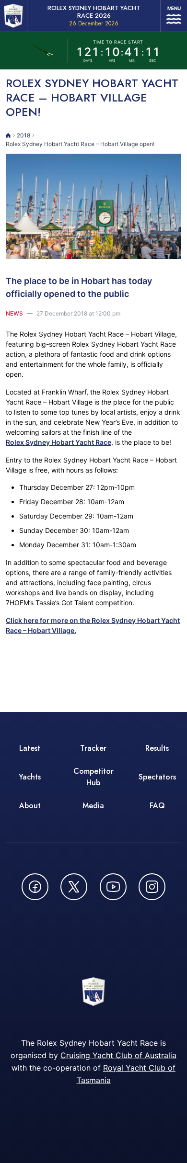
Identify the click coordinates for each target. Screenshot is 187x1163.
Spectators (157, 776)
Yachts (30, 776)
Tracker (93, 748)
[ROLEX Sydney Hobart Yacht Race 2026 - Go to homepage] (13, 16)
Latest (29, 748)
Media (93, 805)
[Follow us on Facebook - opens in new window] (35, 886)
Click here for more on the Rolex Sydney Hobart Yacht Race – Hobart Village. (93, 625)
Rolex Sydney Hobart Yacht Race (58, 442)
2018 (23, 135)
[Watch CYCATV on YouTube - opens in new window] (113, 886)
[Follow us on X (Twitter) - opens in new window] (73, 886)
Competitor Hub (93, 777)
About (30, 805)
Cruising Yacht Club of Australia (118, 1055)
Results (157, 748)
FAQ (157, 805)
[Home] (8, 135)
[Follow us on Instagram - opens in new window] (152, 886)
